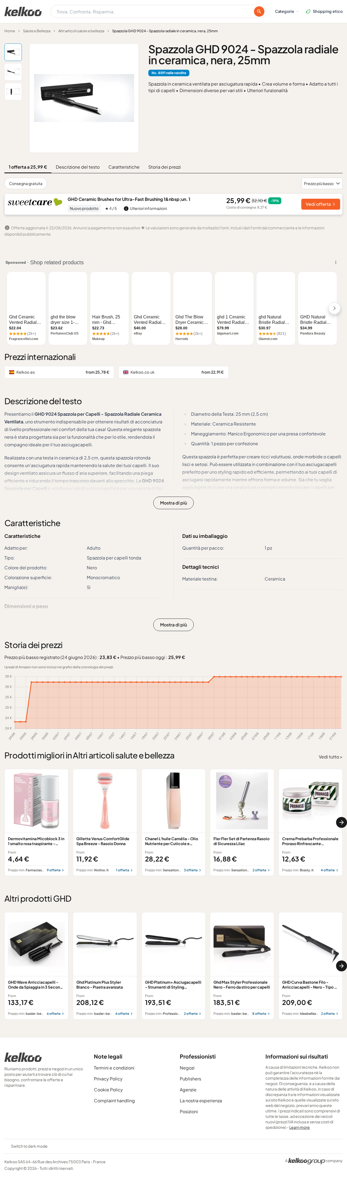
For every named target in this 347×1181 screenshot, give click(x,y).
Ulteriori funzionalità (267, 90)
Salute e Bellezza (36, 31)
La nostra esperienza (201, 1100)
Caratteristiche (124, 167)
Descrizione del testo (78, 167)
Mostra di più (173, 503)
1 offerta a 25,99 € (28, 167)
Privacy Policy (108, 1079)
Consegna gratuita (25, 183)
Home (9, 31)
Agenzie (188, 1089)
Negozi (187, 1068)
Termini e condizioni (114, 1068)
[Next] (341, 822)
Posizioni (189, 1111)
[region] (173, 823)
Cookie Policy (108, 1089)
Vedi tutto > (331, 757)
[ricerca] (259, 11)
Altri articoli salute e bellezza (81, 31)
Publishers (190, 1079)
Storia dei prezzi (164, 167)
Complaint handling (114, 1100)
